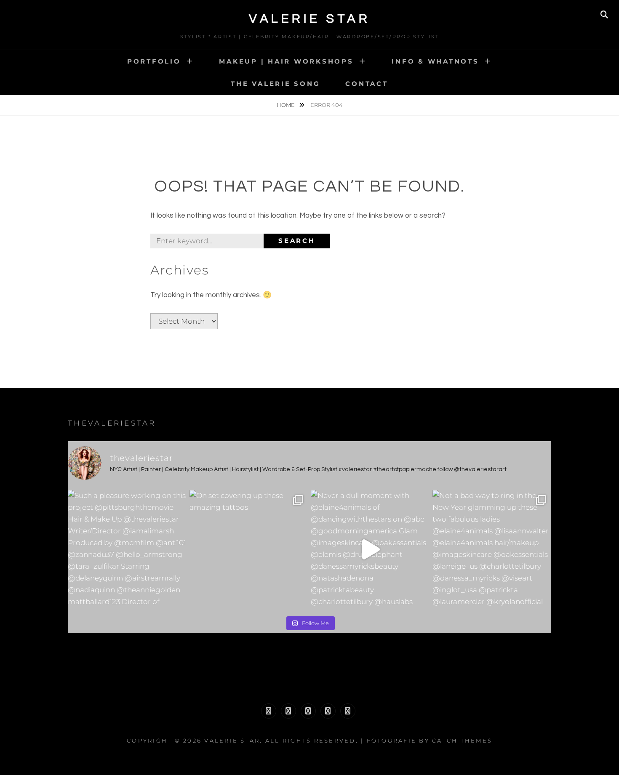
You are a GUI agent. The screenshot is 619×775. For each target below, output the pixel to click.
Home (286, 104)
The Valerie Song (275, 84)
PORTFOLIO (154, 61)
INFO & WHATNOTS (435, 61)
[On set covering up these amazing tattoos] (249, 549)
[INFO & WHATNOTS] (308, 711)
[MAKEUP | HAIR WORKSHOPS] (288, 711)
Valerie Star (309, 18)
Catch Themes (462, 740)
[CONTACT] (347, 711)
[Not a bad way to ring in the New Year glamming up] (492, 549)
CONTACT (366, 84)
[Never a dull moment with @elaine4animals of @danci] (370, 549)
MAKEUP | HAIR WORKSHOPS (286, 61)
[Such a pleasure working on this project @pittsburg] (127, 549)
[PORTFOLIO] (268, 711)
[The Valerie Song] (328, 711)
